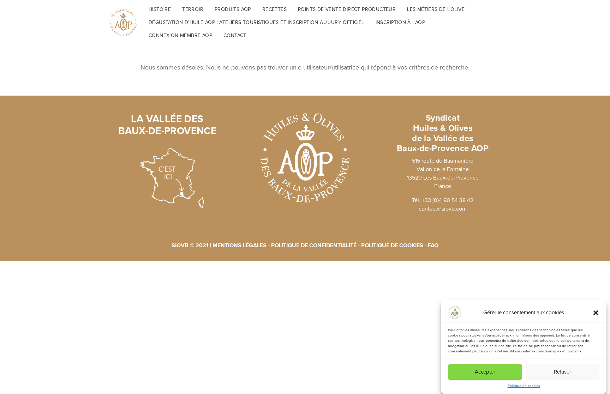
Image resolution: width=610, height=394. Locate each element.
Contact (234, 35)
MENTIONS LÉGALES (240, 245)
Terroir (192, 9)
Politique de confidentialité (314, 245)
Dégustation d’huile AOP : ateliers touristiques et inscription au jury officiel (256, 22)
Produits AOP (233, 9)
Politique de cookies (524, 386)
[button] (595, 312)
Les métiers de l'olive (436, 9)
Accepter (485, 372)
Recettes (274, 9)
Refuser (562, 372)
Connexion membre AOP (180, 35)
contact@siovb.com (443, 208)
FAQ (433, 245)
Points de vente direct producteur (347, 9)
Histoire (160, 9)
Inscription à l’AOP (400, 22)
